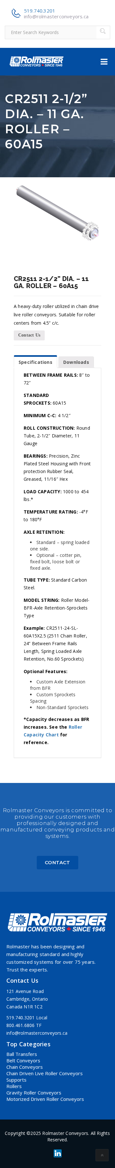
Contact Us (29, 335)
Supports (16, 1079)
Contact (57, 862)
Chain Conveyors (24, 1067)
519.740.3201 (39, 10)
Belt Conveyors (23, 1060)
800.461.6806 (20, 1025)
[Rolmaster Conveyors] (36, 61)
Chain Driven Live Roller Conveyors (44, 1073)
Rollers (14, 1086)
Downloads (76, 362)
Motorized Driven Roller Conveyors (45, 1099)
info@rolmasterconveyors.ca (56, 16)
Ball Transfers (21, 1054)
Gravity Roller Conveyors (33, 1092)
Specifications (35, 362)
